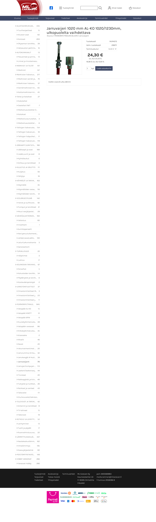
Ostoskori (137, 18)
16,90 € (111, 49)
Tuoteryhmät (32, 18)
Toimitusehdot (101, 18)
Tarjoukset (50, 18)
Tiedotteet (65, 18)
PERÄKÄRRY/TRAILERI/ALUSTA (66, 36)
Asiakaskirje (82, 18)
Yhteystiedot (120, 18)
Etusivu (17, 18)
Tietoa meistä (54, 477)
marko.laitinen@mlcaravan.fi (109, 477)
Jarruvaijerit (84, 36)
